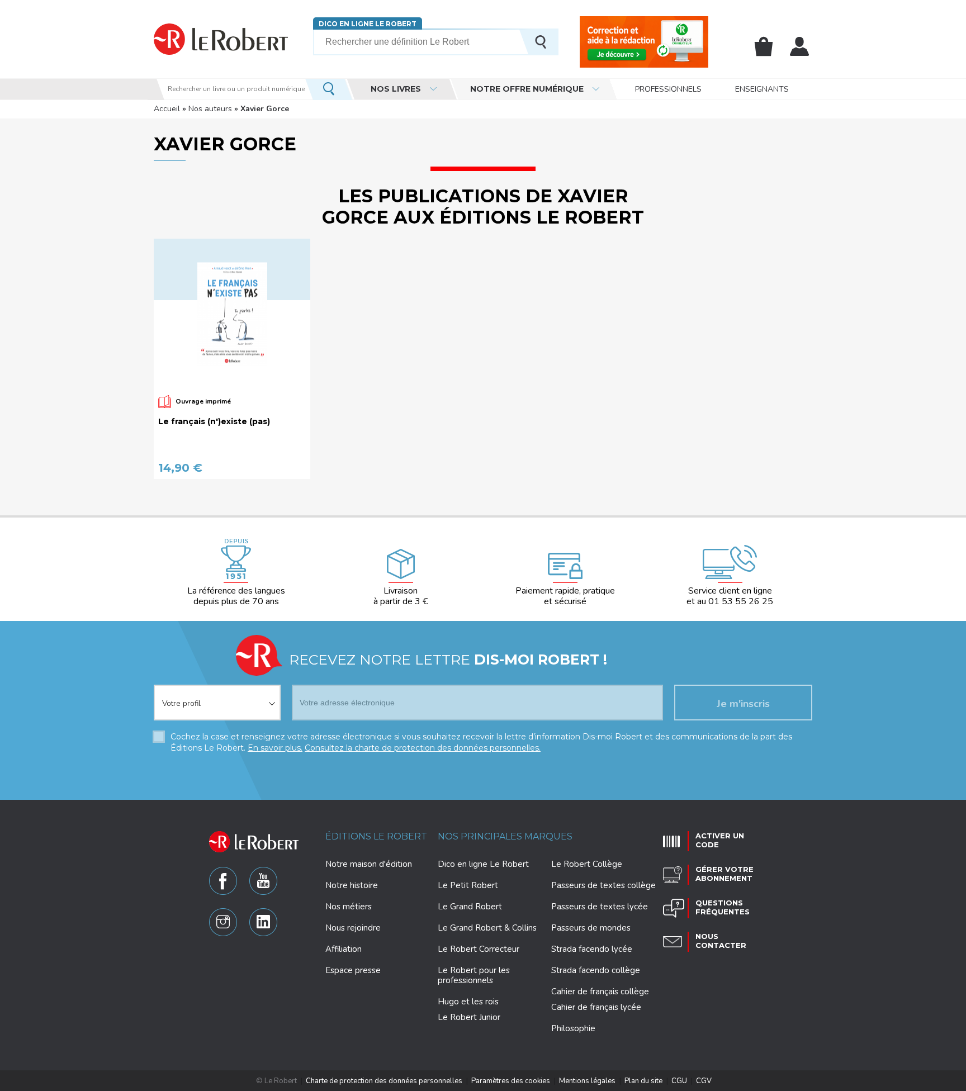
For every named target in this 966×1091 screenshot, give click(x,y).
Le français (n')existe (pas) (214, 421)
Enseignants (762, 89)
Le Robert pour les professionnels (474, 975)
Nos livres (396, 89)
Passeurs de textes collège (603, 885)
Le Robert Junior (469, 1017)
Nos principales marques (505, 836)
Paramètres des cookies (510, 1081)
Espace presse (353, 970)
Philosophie (573, 1028)
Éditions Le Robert (376, 836)
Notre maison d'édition (368, 864)
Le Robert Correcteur (478, 949)
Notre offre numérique (527, 89)
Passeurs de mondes (591, 927)
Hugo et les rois (468, 1001)
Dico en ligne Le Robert (367, 24)
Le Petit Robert (468, 885)
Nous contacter (720, 941)
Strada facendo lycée (591, 949)
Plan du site (643, 1081)
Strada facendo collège (595, 970)
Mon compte (799, 46)
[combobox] (217, 696)
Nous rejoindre (353, 927)
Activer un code (719, 840)
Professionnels (668, 89)
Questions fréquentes (722, 907)
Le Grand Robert (470, 906)
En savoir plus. (275, 748)
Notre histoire (351, 885)
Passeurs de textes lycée (599, 906)
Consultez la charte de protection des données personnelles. (423, 748)
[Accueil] (221, 38)
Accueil (167, 108)
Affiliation (343, 949)
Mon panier (763, 46)
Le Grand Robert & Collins (487, 927)
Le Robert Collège (586, 864)
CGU (679, 1081)
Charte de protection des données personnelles (384, 1081)
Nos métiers (348, 906)
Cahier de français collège (600, 991)
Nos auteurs (210, 108)
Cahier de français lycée (596, 1007)
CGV (704, 1081)
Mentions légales (587, 1081)
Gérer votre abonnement (724, 874)
